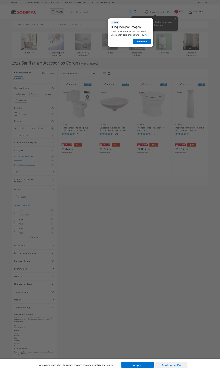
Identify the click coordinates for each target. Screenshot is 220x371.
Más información (171, 364)
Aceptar (137, 364)
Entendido (142, 41)
